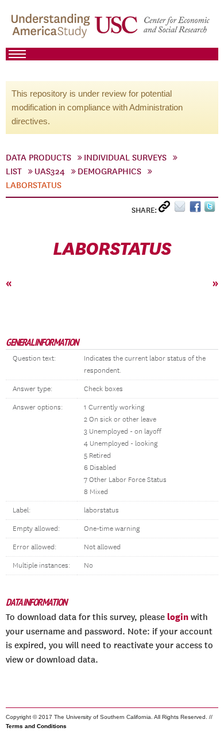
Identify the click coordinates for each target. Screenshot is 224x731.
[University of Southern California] (153, 29)
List (14, 171)
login (177, 616)
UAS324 (49, 171)
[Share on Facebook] (197, 209)
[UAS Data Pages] (52, 29)
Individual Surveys (125, 157)
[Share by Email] (182, 209)
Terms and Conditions (36, 726)
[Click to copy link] (166, 209)
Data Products (38, 157)
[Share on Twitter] (211, 209)
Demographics (109, 171)
